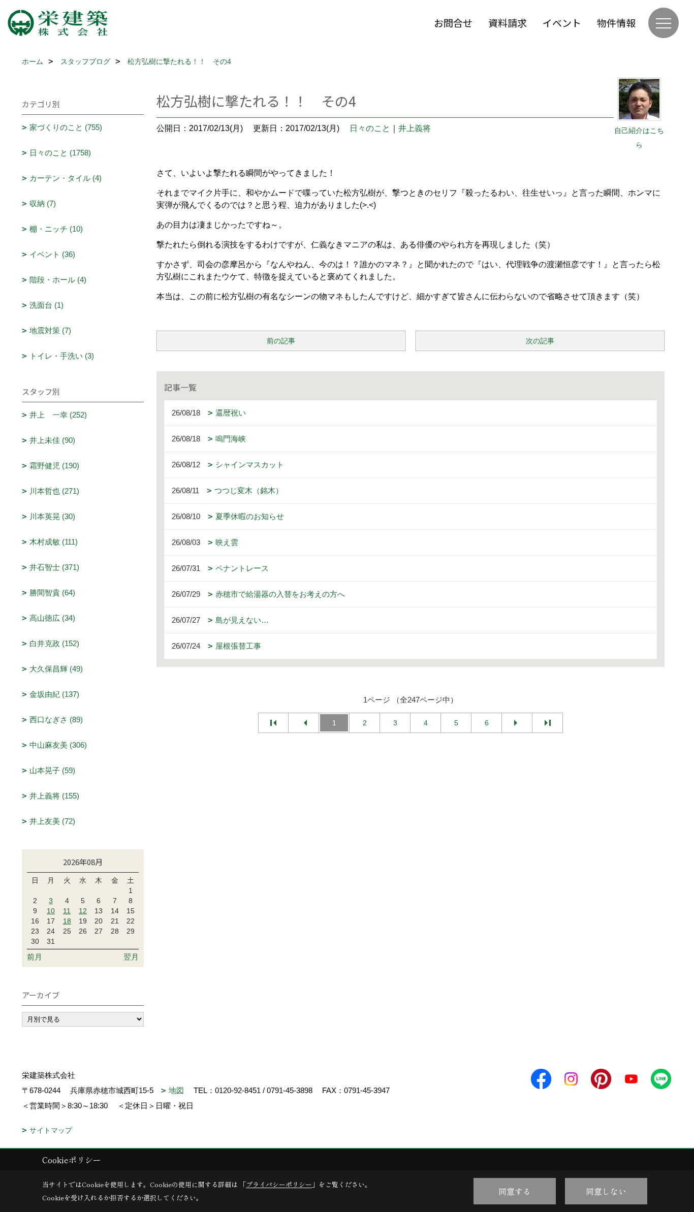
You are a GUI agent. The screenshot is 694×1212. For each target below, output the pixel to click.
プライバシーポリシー (279, 1184)
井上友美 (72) (52, 821)
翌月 (131, 956)
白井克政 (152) (54, 643)
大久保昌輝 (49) (56, 668)
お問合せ (453, 22)
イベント (562, 22)
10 (51, 911)
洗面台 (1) (46, 305)
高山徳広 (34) (52, 618)
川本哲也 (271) (54, 491)
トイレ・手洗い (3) (61, 356)
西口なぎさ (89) (56, 719)
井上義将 (414, 128)
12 (83, 911)
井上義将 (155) (54, 795)
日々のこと (370, 128)
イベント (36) (52, 254)
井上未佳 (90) (52, 440)
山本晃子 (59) (52, 770)
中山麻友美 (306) (58, 745)
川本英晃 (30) (52, 516)
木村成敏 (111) (53, 541)
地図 (176, 1090)
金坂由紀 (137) (54, 694)
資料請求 (507, 22)
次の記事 (540, 341)
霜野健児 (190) (54, 465)
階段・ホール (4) (57, 279)
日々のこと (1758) (60, 152)
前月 (34, 956)
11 (67, 911)
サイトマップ (50, 1130)
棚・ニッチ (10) (56, 229)
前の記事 (281, 341)
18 (67, 921)
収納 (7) (42, 203)
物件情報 (616, 22)
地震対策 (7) (50, 330)
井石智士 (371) (54, 567)
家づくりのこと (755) (65, 127)
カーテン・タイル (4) (65, 178)
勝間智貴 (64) (52, 592)
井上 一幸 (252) (58, 414)
